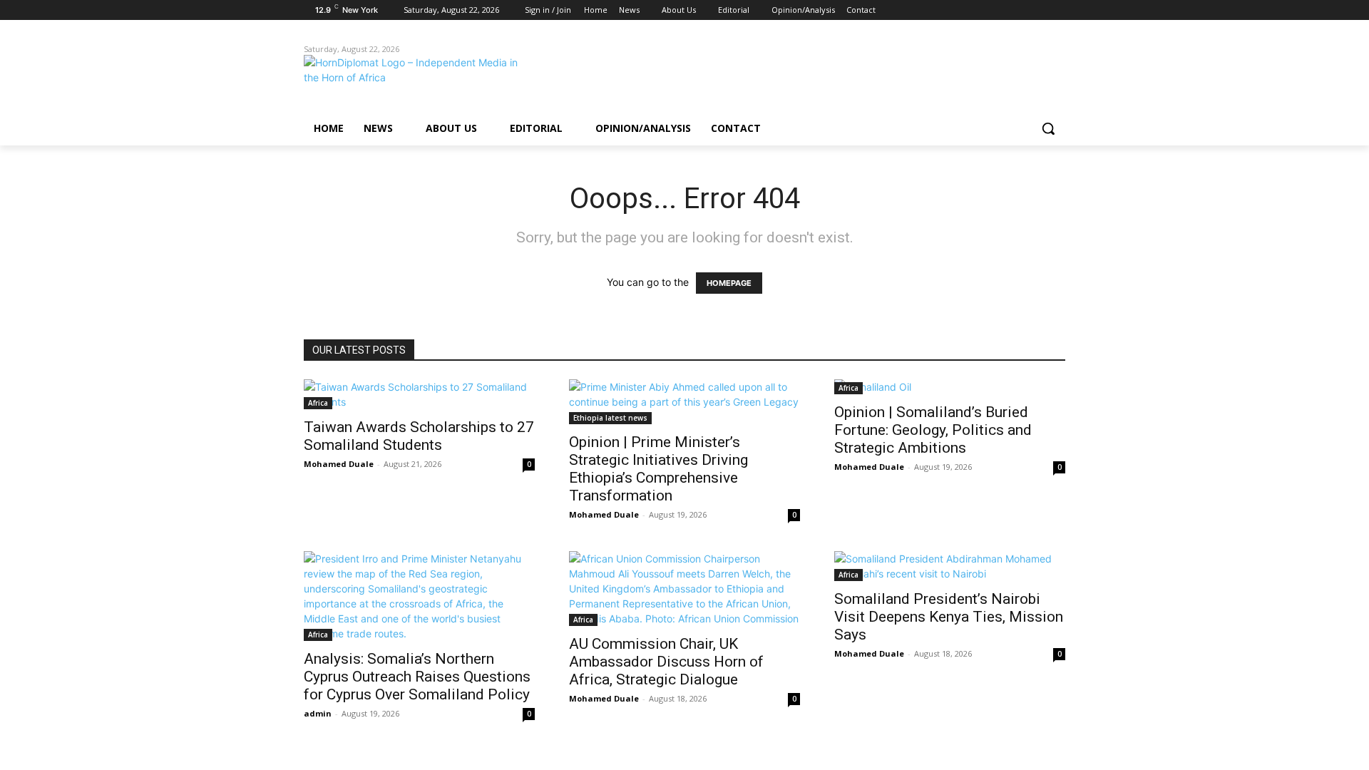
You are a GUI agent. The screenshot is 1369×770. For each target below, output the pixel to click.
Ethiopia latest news (610, 418)
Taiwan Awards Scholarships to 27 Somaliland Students (419, 436)
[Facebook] (978, 10)
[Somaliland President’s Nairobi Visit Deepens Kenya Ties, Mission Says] (949, 566)
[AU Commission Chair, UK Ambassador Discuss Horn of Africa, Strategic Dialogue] (684, 588)
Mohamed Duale (339, 463)
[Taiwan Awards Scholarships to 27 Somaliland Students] (419, 394)
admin (318, 713)
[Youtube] (1057, 10)
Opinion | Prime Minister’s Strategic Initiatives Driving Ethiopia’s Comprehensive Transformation (658, 468)
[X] (1018, 10)
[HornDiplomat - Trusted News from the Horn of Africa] (418, 80)
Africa (318, 403)
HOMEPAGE (729, 283)
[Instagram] (998, 10)
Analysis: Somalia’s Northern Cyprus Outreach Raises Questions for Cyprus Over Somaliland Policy (417, 676)
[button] (1048, 128)
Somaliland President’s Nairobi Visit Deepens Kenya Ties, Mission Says (948, 616)
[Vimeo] (1037, 10)
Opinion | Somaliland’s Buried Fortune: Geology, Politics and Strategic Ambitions (933, 430)
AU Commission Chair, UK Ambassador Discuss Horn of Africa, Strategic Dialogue (666, 661)
